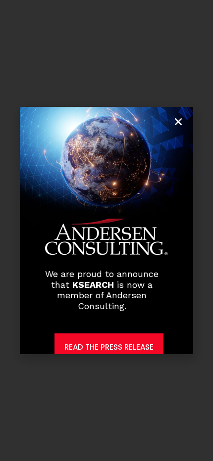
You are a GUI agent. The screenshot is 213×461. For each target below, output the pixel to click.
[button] (178, 122)
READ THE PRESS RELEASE (109, 347)
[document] (106, 230)
